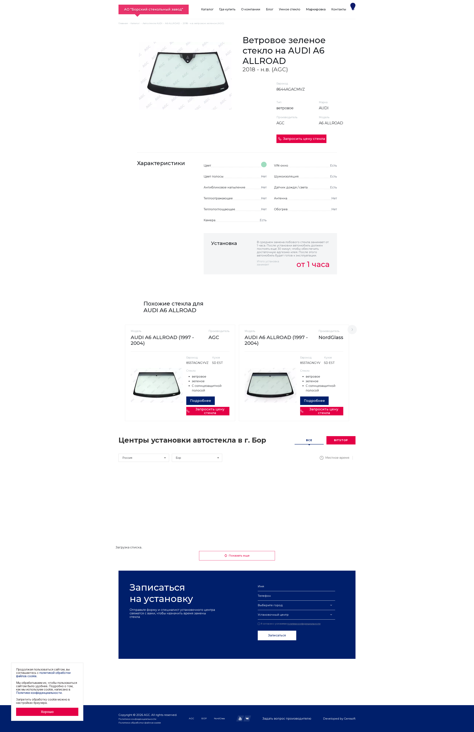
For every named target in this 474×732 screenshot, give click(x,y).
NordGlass (219, 718)
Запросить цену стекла (304, 139)
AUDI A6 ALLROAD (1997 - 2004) (162, 340)
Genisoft (350, 718)
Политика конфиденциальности (137, 719)
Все (309, 440)
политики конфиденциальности (304, 623)
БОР (204, 718)
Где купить (227, 9)
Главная (123, 23)
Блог (269, 9)
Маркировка (316, 9)
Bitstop (341, 440)
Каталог (207, 9)
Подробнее (200, 401)
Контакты (338, 9)
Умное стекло (289, 9)
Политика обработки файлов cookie (139, 722)
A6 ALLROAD (172, 23)
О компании (250, 9)
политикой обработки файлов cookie (43, 674)
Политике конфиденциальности (39, 693)
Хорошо (47, 712)
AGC (191, 718)
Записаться (277, 635)
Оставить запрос (313, 282)
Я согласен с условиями (291, 624)
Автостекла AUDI (152, 23)
